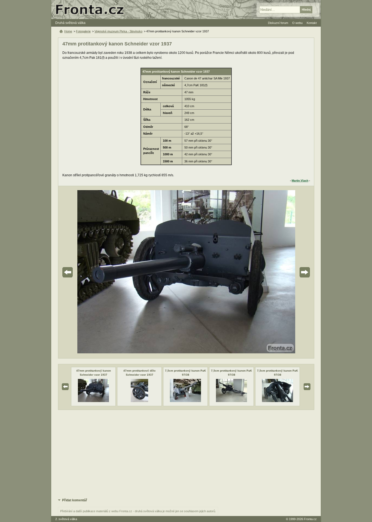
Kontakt (312, 22)
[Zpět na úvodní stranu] (92, 9)
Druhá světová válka (70, 23)
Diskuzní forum (278, 22)
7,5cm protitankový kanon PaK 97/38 (185, 372)
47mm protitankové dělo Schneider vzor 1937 (139, 372)
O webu (297, 22)
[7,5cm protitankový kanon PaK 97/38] (185, 401)
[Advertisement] (186, 453)
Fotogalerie (83, 31)
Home (68, 31)
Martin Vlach (300, 180)
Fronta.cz (310, 519)
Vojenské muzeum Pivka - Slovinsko (118, 31)
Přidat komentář (74, 500)
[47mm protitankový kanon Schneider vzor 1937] (93, 401)
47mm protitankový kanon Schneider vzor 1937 (93, 372)
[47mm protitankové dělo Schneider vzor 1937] (139, 401)
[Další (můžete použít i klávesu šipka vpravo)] (289, 272)
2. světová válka (66, 519)
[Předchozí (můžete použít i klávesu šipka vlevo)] (82, 272)
